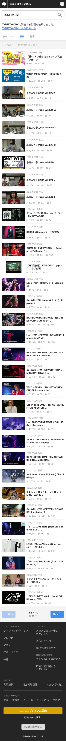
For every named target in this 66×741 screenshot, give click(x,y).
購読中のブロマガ (46, 647)
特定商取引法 (30, 684)
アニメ (7, 644)
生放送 (16, 699)
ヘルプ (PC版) (54, 684)
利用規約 (8, 684)
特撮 (6, 659)
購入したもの (43, 640)
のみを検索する (19, 28)
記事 (32, 36)
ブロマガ (8, 637)
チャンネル (8, 36)
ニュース (28, 699)
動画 (22, 36)
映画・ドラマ (11, 652)
